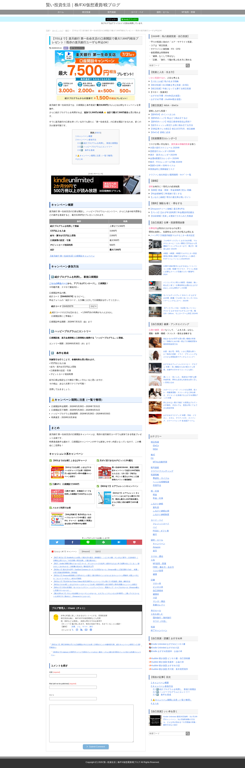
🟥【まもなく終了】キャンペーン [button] (64, 551)
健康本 (156, 594)
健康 (155, 574)
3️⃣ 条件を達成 (85, 150)
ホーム (61, 12)
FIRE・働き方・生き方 (163, 567)
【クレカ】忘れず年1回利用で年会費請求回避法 (172, 212)
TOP (48, 30)
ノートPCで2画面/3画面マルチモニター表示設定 (172, 235)
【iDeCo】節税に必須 (160, 132)
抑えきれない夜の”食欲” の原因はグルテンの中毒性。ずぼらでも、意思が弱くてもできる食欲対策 (180, 405)
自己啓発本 (158, 591)
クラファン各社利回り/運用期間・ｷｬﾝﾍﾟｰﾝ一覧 (170, 175)
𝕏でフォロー (112, 19)
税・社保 (155, 491)
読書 (73, 627)
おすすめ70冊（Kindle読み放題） (166, 96)
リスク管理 (158, 571)
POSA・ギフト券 (161, 531)
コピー (93, 306)
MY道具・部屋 (188, 12)
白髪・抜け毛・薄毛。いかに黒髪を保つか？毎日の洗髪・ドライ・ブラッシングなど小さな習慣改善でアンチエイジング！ (180, 354)
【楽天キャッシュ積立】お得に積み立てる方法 (171, 125)
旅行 (91, 627)
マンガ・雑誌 (159, 601)
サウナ (85, 627)
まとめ (79, 159)
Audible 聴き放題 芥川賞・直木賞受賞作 (169, 669)
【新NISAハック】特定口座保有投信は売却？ (171, 122)
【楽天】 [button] (98, 551)
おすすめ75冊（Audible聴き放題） (167, 99)
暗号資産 (112, 12)
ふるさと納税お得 (161, 511)
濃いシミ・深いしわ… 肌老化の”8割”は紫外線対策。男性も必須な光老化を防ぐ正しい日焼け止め (180, 379)
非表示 (98, 133)
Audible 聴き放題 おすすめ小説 (165, 665)
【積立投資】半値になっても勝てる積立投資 (170, 88)
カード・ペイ (137, 12)
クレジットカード (161, 524)
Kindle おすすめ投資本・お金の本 (166, 651)
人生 (153, 560)
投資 (153, 627)
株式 (153, 455)
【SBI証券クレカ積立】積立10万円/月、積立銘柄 (172, 129)
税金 (155, 494)
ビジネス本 (158, 587)
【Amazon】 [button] (85, 551)
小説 (155, 598)
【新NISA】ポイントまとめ (162, 114)
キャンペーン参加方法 (86, 140)
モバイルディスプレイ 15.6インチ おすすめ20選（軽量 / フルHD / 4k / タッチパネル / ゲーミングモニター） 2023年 (180, 298)
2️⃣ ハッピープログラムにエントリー (94, 147)
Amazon (156, 547)
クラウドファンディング (162, 471)
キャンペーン (159, 544)
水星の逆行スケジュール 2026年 (165, 148)
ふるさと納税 (157, 504)
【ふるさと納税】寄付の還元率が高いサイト (170, 197)
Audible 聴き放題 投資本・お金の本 (167, 662)
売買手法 (157, 485)
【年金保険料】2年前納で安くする (166, 194)
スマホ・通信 (157, 556)
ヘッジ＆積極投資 (161, 482)
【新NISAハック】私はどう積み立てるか (169, 118)
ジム (79, 627)
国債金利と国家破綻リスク (162, 169)
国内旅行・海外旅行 (162, 618)
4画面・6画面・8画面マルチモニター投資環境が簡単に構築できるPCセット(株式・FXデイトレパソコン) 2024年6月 (180, 256)
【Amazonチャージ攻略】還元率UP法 (167, 209)
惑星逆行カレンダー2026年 (162, 151)
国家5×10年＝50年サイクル (162, 165)
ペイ (155, 527)
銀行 (66, 48)
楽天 (155, 551)
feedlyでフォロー (130, 19)
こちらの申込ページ (58, 283)
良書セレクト (159, 605)
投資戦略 (155, 475)
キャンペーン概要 (84, 136)
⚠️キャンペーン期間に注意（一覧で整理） (95, 155)
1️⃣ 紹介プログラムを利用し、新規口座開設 (97, 143)
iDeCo (156, 445)
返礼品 (156, 507)
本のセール (156, 610)
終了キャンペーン (77, 48)
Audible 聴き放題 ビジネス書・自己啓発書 (170, 658)
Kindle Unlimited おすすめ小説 (165, 648)
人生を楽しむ (157, 614)
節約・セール (163, 12)
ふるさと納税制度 (161, 514)
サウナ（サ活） (160, 621)
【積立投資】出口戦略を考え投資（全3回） (170, 85)
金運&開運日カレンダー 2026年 (164, 158)
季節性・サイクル (161, 478)
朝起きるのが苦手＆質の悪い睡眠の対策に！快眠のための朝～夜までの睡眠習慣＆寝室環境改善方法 (180, 341)
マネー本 (157, 583)
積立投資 (86, 12)
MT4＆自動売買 (160, 462)
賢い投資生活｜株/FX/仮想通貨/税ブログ (83, 5)
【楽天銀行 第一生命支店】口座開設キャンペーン (72, 256)
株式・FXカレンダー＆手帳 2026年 (166, 162)
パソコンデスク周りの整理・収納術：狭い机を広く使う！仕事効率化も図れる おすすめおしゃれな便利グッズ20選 (180, 285)
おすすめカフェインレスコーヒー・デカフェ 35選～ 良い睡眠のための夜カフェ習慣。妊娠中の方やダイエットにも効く (180, 367)
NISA (155, 449)
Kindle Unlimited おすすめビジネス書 (168, 644)
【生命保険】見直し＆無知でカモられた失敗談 (171, 216)
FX (152, 458)
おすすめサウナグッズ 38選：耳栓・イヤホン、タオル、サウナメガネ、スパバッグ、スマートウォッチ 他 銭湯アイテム (179, 418)
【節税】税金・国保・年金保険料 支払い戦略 (170, 190)
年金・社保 (158, 498)
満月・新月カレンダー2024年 (163, 155)
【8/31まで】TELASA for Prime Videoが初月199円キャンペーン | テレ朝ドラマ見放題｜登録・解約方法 (91, 581)
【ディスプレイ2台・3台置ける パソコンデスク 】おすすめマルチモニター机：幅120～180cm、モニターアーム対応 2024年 (180, 310)
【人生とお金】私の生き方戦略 (164, 81)
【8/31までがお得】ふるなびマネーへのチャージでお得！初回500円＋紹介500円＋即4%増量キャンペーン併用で (95, 584)
